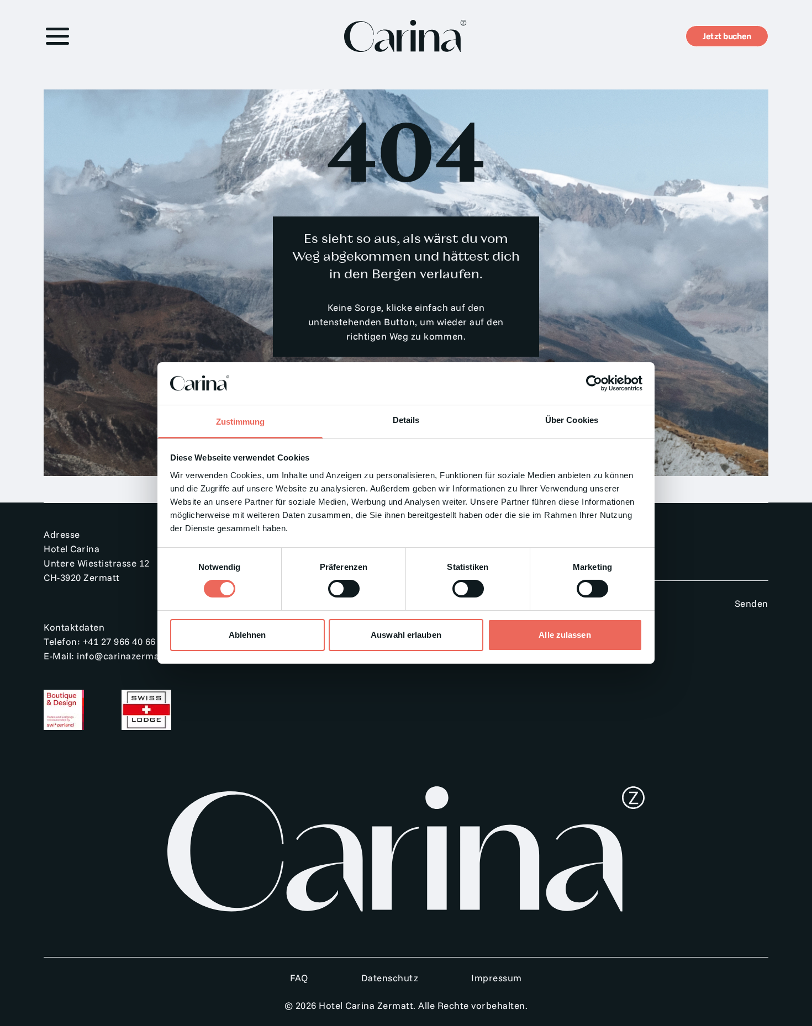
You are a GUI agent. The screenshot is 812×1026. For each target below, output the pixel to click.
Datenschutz (390, 977)
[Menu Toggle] (57, 35)
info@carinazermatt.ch (128, 656)
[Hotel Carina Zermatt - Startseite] (406, 36)
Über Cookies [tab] (571, 420)
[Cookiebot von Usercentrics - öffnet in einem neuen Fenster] (594, 383)
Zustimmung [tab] (240, 421)
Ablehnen (247, 634)
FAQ (299, 977)
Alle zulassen (564, 634)
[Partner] (81, 710)
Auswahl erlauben (406, 634)
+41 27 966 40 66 (119, 641)
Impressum (496, 977)
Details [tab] (406, 420)
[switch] (344, 588)
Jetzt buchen (727, 35)
